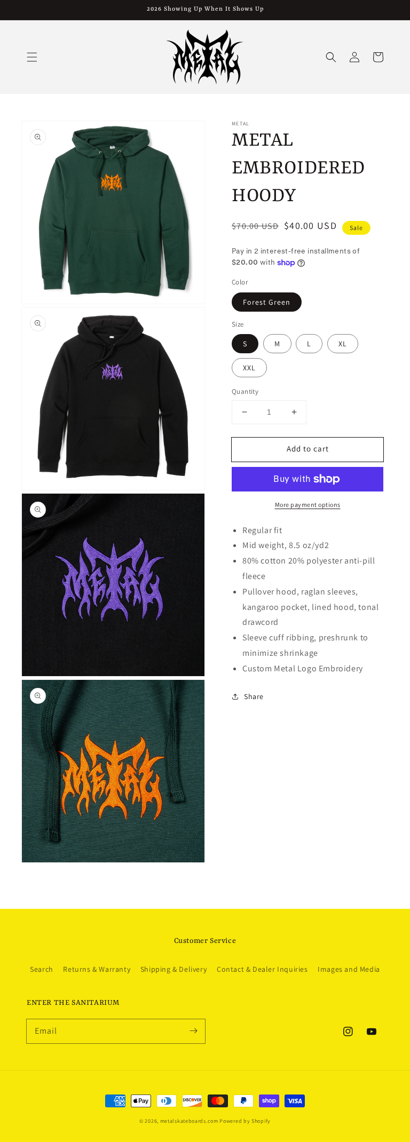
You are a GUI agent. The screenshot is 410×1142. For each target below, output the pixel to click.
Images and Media (349, 969)
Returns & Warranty (96, 969)
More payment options (308, 505)
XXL (249, 367)
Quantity (245, 391)
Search (41, 969)
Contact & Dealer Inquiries (262, 969)
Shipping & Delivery (173, 969)
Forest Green (266, 302)
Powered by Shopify (245, 1120)
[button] (32, 57)
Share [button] (254, 696)
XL (342, 343)
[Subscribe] (193, 1031)
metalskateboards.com (189, 1120)
